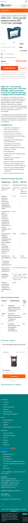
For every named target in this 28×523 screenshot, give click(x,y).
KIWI (20, 47)
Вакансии (6, 409)
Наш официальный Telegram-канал (11, 499)
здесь (7, 520)
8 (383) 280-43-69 (14, 484)
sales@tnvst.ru (17, 490)
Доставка (5, 440)
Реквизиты (6, 444)
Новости (5, 404)
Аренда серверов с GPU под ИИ (12, 427)
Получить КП (9, 68)
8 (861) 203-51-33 (12, 485)
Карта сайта (6, 468)
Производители (7, 459)
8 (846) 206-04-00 (10, 487)
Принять (25, 514)
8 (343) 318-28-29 (14, 482)
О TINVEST (6, 402)
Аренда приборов (8, 420)
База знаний (6, 456)
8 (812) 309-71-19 (16, 480)
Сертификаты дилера (9, 435)
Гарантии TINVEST (8, 433)
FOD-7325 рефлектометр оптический (14, 344)
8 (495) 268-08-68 (11, 478)
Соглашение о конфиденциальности (13, 461)
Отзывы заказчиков (8, 407)
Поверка (5, 424)
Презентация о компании (10, 414)
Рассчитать (14, 376)
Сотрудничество (7, 411)
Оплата (5, 437)
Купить (23, 68)
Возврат (5, 442)
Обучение (6, 422)
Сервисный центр (8, 454)
